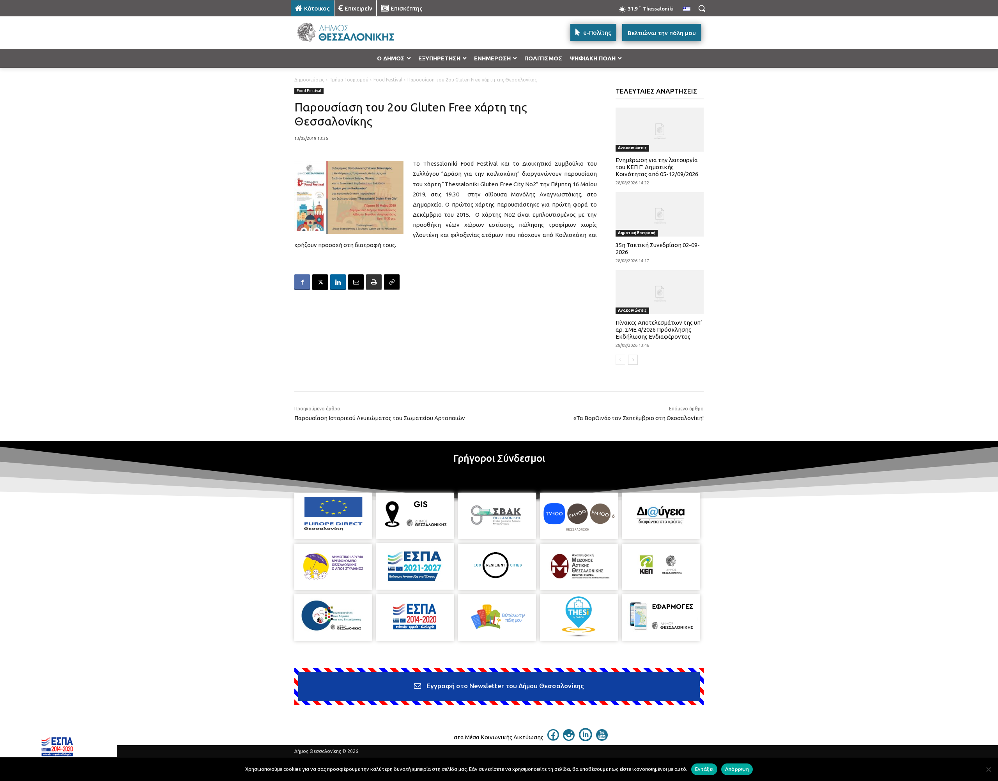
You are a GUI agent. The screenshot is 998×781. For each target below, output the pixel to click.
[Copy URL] (392, 282)
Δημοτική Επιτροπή (636, 233)
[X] (320, 282)
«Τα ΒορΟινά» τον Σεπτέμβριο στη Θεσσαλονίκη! (638, 418)
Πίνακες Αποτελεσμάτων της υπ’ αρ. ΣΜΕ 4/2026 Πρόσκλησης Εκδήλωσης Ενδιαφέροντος (659, 329)
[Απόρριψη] (988, 769)
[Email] (356, 282)
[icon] (553, 738)
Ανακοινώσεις (632, 148)
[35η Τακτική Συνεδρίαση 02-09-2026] (660, 214)
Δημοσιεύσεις (309, 79)
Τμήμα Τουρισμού (348, 79)
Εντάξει (704, 769)
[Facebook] (302, 282)
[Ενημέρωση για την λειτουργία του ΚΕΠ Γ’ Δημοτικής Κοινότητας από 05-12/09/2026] (660, 130)
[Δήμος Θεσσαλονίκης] (353, 32)
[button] (701, 8)
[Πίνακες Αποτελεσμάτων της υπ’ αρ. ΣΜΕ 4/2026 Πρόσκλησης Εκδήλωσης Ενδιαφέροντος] (660, 292)
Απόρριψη (737, 769)
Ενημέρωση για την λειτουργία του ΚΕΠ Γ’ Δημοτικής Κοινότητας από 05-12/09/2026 (657, 167)
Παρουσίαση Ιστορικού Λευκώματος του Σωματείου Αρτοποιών (379, 418)
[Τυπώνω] (374, 282)
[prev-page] (620, 360)
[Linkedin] (338, 282)
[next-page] (633, 360)
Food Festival (387, 79)
